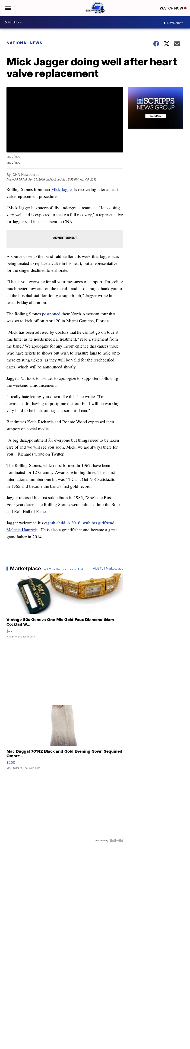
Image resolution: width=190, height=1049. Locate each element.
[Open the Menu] (7, 8)
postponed (51, 314)
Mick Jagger (62, 189)
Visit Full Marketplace (108, 568)
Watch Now (172, 8)
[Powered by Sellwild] (116, 840)
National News (24, 43)
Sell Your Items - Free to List (63, 569)
